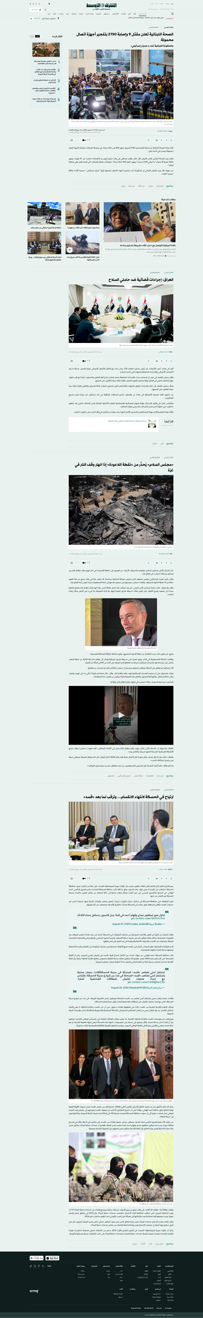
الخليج (169, 1274)
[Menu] (172, 14)
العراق (154, 443)
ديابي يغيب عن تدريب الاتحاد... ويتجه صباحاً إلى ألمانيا (146, 19)
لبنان (123, 186)
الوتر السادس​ (119, 1274)
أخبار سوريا (160, 1244)
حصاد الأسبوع (157, 1294)
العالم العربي (168, 27)
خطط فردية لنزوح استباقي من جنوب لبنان (46, 228)
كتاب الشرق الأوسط (142, 1277)
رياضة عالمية (170, 1300)
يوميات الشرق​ (89, 14)
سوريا (135, 1244)
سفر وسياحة (81, 1274)
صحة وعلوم (107, 14)
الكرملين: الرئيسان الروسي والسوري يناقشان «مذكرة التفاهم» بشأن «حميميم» (44, 90)
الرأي (129, 14)
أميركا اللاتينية (157, 1284)
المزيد (49, 14)
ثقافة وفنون (115, 14)
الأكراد (143, 1244)
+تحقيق (158, 1300)
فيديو (67, 14)
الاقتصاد (123, 14)
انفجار (150, 186)
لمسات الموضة (81, 1277)
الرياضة (81, 14)
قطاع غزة (150, 776)
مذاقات (83, 1271)
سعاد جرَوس (163, 869)
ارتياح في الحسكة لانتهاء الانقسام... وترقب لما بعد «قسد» (128, 797)
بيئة (109, 1277)
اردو (157, 3)
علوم (109, 1274)
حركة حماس (138, 776)
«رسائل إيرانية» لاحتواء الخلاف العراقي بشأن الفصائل (127, 421)
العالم (135, 14)
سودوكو (120, 1297)
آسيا (159, 1277)
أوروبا (159, 1274)
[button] (121, 715)
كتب (121, 1271)
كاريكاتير (146, 1274)
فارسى (152, 3)
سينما (121, 1277)
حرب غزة (131, 186)
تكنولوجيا (98, 14)
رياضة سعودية (169, 1294)
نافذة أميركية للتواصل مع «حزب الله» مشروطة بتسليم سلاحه (148, 245)
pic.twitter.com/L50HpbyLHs (146, 982)
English (167, 3)
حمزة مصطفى (163, 352)
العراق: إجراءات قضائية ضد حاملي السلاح (141, 279)
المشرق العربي (153, 27)
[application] (121, 715)
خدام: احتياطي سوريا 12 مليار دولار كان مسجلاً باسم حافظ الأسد (45, 62)
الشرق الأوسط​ (142, 14)
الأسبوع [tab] (32, 36)
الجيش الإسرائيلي (124, 776)
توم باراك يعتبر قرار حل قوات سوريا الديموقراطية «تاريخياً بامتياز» (44, 100)
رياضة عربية (170, 1297)
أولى (162, 443)
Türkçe (161, 3)
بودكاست (60, 14)
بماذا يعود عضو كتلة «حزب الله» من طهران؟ (83, 228)
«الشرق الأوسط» (162, 131)
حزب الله (141, 186)
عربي (172, 3)
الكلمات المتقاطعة (118, 1294)
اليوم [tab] (37, 36)
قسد (150, 1244)
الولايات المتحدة (157, 1271)
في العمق (74, 14)
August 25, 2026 (121, 924)
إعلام (121, 1280)
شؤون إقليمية (170, 1284)
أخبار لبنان (160, 186)
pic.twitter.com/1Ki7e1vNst (148, 918)
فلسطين (111, 776)
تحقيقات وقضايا (156, 1297)
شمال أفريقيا (168, 1277)
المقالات (146, 1271)
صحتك (108, 1271)
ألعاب (54, 14)
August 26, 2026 (120, 988)
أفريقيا (159, 1280)
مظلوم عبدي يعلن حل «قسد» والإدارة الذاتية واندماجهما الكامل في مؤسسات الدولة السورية (45, 71)
